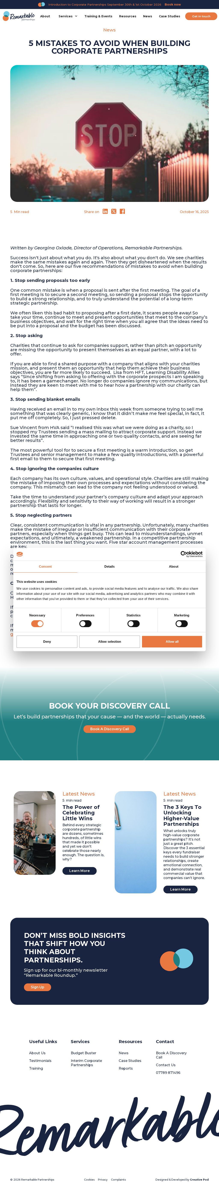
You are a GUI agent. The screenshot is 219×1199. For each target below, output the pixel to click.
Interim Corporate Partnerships (86, 1063)
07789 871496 (168, 1073)
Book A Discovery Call (109, 729)
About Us (37, 1053)
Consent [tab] (45, 566)
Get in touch (201, 16)
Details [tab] (109, 566)
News (147, 16)
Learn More (79, 871)
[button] (67, 16)
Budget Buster (83, 1053)
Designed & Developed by (182, 1179)
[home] (19, 16)
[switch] (85, 623)
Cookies (89, 1179)
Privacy (103, 1179)
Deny (47, 641)
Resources (127, 16)
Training (36, 1068)
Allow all (172, 641)
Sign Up (37, 987)
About (45, 16)
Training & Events (98, 16)
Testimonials (40, 1061)
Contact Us (166, 1065)
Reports (126, 1068)
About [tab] (173, 566)
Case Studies (169, 16)
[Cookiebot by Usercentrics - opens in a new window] (184, 554)
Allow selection (109, 641)
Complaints (118, 1179)
